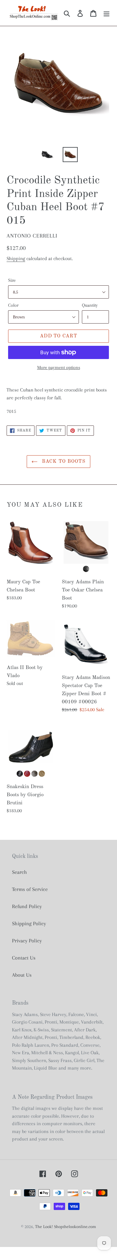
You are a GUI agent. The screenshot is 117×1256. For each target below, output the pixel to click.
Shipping (16, 258)
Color (13, 305)
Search (19, 872)
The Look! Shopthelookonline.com (65, 1226)
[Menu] (106, 13)
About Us (22, 975)
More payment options (58, 367)
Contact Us (23, 958)
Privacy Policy (27, 941)
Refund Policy (27, 906)
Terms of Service (30, 889)
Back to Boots (63, 461)
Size (12, 280)
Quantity (90, 305)
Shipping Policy (29, 923)
